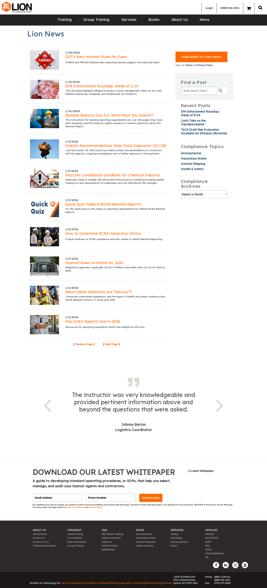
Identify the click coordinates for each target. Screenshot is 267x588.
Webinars (107, 542)
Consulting (176, 538)
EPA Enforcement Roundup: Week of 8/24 (200, 113)
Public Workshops (76, 542)
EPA (207, 545)
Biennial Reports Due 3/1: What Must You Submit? (109, 115)
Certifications (40, 534)
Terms (188, 65)
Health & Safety (192, 169)
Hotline (174, 534)
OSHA (208, 549)
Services (128, 19)
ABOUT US (39, 530)
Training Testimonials (44, 545)
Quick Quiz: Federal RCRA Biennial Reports (103, 204)
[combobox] (204, 194)
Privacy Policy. (205, 65)
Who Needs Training (112, 534)
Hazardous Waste (194, 158)
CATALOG (211, 530)
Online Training (75, 534)
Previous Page (84, 344)
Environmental (191, 153)
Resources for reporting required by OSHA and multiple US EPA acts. (105, 327)
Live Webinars (74, 538)
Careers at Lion (41, 542)
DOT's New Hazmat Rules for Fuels (96, 56)
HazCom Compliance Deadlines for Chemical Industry (112, 175)
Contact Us (39, 538)
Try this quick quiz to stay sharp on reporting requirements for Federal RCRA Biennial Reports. (115, 210)
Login (209, 8)
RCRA (208, 542)
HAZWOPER (211, 538)
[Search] (260, 7)
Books (153, 19)
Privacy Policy (95, 507)
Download (151, 497)
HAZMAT (209, 534)
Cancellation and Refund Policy (101, 583)
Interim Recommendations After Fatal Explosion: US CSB (115, 145)
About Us (179, 19)
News (204, 19)
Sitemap (167, 583)
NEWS (140, 530)
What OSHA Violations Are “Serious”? (98, 292)
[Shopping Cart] (248, 8)
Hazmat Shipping (193, 163)
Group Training (96, 19)
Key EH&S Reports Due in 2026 (92, 321)
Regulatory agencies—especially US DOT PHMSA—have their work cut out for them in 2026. (115, 269)
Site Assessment (179, 542)
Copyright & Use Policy (132, 583)
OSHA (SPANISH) (214, 553)
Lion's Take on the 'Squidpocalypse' (193, 122)
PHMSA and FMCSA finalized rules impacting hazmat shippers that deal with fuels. (112, 62)
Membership (108, 549)
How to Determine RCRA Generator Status (103, 233)
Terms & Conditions (75, 507)
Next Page (111, 344)
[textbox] (204, 194)
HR (206, 557)
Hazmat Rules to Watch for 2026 (94, 262)
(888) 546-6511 (229, 8)
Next (220, 405)
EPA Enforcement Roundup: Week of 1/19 (101, 86)
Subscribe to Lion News (201, 57)
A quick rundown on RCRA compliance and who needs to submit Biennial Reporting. (114, 239)
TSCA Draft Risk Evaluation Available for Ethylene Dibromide (204, 131)
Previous (47, 405)
